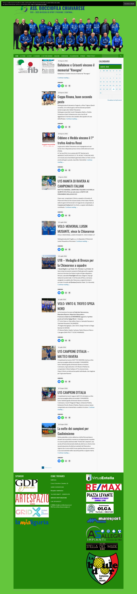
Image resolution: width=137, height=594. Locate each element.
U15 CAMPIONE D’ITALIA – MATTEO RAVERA (73, 354)
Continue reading (64, 78)
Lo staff (29, 56)
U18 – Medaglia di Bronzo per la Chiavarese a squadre (76, 263)
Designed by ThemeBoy (117, 590)
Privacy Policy (91, 56)
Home (16, 56)
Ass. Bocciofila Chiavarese (57, 8)
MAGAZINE (56, 56)
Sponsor (82, 56)
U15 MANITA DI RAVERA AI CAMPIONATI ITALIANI (73, 183)
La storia (22, 56)
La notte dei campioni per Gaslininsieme (73, 431)
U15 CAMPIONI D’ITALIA (72, 392)
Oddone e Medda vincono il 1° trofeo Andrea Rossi (76, 140)
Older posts (47, 467)
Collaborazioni (74, 56)
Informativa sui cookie (40, 4)
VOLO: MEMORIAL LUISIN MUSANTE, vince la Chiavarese (76, 229)
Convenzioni (64, 56)
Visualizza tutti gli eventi (114, 100)
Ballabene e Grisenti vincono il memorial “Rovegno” (76, 67)
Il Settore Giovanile (47, 56)
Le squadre (37, 56)
